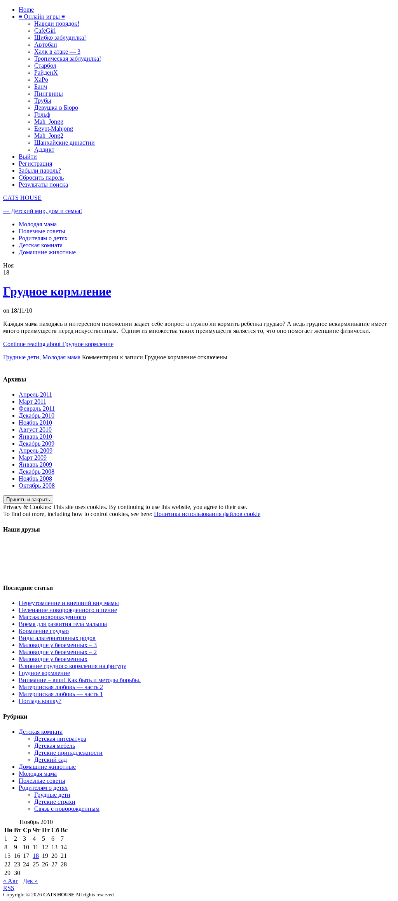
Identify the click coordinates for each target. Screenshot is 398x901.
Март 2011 (32, 401)
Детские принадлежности (68, 752)
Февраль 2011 (37, 408)
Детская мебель (54, 745)
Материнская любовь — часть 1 (61, 694)
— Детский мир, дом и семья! (42, 211)
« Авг (10, 881)
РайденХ (46, 72)
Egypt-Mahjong (53, 128)
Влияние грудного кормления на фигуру (72, 666)
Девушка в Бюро (56, 107)
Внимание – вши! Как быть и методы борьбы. (80, 680)
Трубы (42, 100)
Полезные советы (42, 231)
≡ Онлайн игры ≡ (42, 16)
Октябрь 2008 (37, 485)
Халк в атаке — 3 (57, 51)
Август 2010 (35, 429)
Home (26, 9)
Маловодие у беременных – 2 (58, 652)
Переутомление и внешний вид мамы (69, 603)
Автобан (45, 44)
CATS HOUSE (22, 197)
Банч (40, 86)
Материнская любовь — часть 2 (61, 687)
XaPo (41, 79)
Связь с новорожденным (67, 808)
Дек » (30, 881)
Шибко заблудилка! (60, 37)
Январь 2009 (35, 464)
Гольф (42, 114)
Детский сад (50, 759)
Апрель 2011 (35, 394)
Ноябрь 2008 (35, 478)
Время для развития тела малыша (63, 624)
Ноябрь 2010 (35, 422)
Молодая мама (38, 224)
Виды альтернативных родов (57, 638)
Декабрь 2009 (36, 443)
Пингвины (48, 93)
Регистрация (35, 163)
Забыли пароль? (40, 170)
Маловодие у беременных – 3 (58, 645)
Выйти (28, 156)
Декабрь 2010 (36, 415)
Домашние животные (47, 252)
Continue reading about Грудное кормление (58, 344)
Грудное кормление (57, 291)
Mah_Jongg (48, 121)
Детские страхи (54, 801)
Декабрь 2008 (36, 471)
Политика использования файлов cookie (207, 514)
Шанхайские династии (64, 142)
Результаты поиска (43, 184)
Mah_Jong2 (48, 135)
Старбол (45, 65)
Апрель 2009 (35, 450)
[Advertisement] (34, 558)
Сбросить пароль (41, 177)
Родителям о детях (43, 238)
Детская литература (60, 738)
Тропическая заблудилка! (67, 58)
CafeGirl (45, 30)
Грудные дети (21, 357)
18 (36, 855)
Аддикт (44, 149)
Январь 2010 (35, 436)
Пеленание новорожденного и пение (68, 610)
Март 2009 (33, 457)
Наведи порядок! (56, 23)
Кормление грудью (44, 631)
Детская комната (41, 245)
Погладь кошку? (40, 701)
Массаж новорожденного (52, 617)
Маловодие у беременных (53, 659)
